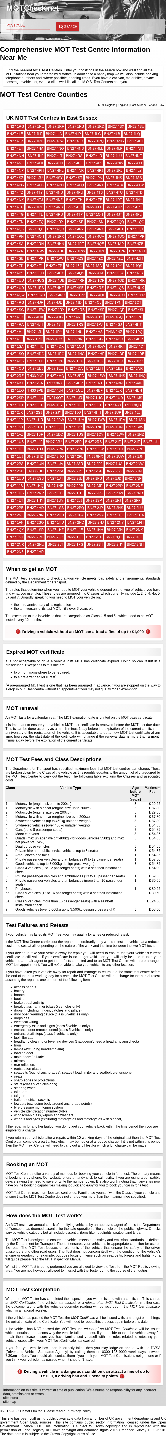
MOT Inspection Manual (63, 1259)
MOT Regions (106, 105)
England (123, 105)
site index (10, 1398)
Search (70, 27)
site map (9, 1401)
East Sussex (138, 105)
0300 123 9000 (114, 1352)
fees (51, 1192)
